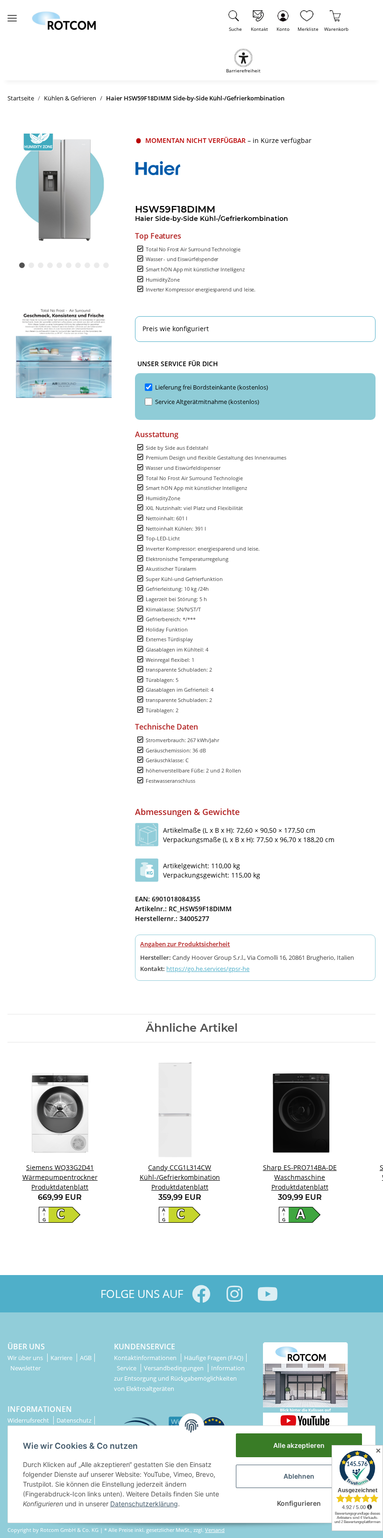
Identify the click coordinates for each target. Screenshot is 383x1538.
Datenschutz (74, 1420)
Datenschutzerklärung (144, 1504)
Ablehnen (299, 1476)
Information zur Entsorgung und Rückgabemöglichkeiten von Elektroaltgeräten (179, 1378)
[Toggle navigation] (12, 14)
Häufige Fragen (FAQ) (213, 1358)
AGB (86, 1358)
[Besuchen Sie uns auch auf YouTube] (267, 1294)
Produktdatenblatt (59, 1187)
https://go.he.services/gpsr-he (207, 968)
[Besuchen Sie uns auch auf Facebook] (201, 1294)
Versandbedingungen (174, 1368)
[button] (283, 19)
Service (127, 1368)
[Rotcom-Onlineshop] (64, 16)
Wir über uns (25, 1358)
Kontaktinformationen (146, 1358)
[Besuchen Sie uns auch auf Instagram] (234, 1294)
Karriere (62, 1358)
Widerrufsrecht (28, 1420)
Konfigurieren (299, 1503)
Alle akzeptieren (299, 1445)
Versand (215, 1529)
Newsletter (25, 1368)
